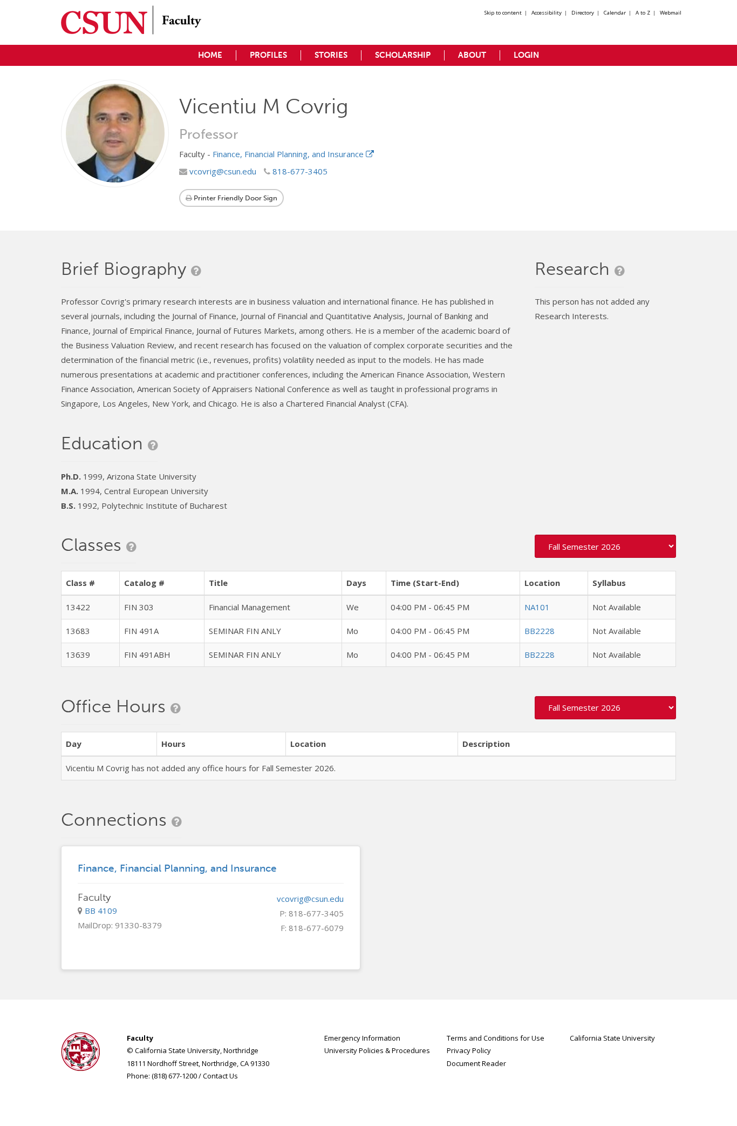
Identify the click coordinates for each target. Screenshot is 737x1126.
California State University (612, 1038)
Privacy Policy (469, 1050)
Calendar (615, 12)
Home (210, 55)
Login (526, 55)
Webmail (670, 12)
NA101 (537, 607)
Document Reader (476, 1063)
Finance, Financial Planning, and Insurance (289, 154)
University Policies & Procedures (377, 1050)
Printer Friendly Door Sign (234, 198)
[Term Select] (606, 546)
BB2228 (539, 630)
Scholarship (403, 55)
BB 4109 (101, 910)
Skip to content (503, 12)
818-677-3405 (298, 171)
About (472, 55)
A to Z (643, 12)
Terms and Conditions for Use (495, 1038)
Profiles (268, 55)
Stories (331, 55)
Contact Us (220, 1076)
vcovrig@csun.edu (221, 171)
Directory (582, 12)
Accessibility (546, 12)
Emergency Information (362, 1038)
